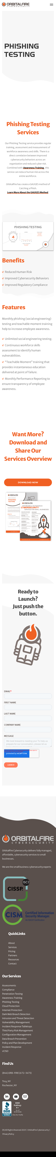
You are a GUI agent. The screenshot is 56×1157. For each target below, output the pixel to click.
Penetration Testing (12, 993)
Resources (13, 959)
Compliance (8, 989)
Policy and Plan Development (17, 1043)
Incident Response (11, 1047)
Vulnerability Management (16, 1022)
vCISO (5, 1051)
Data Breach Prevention (14, 1038)
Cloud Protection (11, 1006)
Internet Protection (12, 1010)
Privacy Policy (8, 1134)
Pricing (11, 951)
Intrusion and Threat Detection (18, 1018)
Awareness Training (33, 167)
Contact (12, 963)
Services (12, 947)
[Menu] (51, 4)
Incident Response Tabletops (17, 1026)
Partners (12, 955)
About (11, 943)
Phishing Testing (10, 1002)
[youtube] (16, 1096)
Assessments (9, 985)
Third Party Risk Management (17, 1030)
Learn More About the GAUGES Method (27, 192)
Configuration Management (16, 1034)
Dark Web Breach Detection (16, 1014)
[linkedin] (7, 1096)
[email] (25, 1096)
